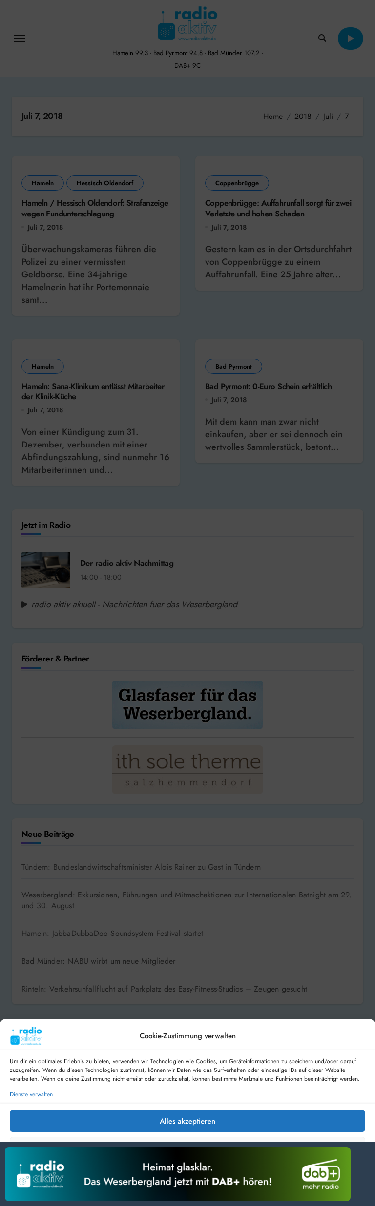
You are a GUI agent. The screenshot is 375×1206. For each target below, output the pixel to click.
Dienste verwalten (31, 1094)
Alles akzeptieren (187, 1121)
